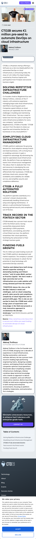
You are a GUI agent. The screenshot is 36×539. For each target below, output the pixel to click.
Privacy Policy (22, 516)
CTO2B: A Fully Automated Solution (14, 443)
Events (3, 487)
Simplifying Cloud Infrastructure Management (17, 440)
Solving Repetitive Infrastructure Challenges (17, 437)
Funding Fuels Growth (10, 448)
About (3, 478)
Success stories (7, 491)
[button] (33, 3)
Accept (18, 529)
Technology (5, 474)
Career (3, 495)
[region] (18, 517)
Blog (3, 483)
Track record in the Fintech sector (13, 445)
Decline (18, 535)
